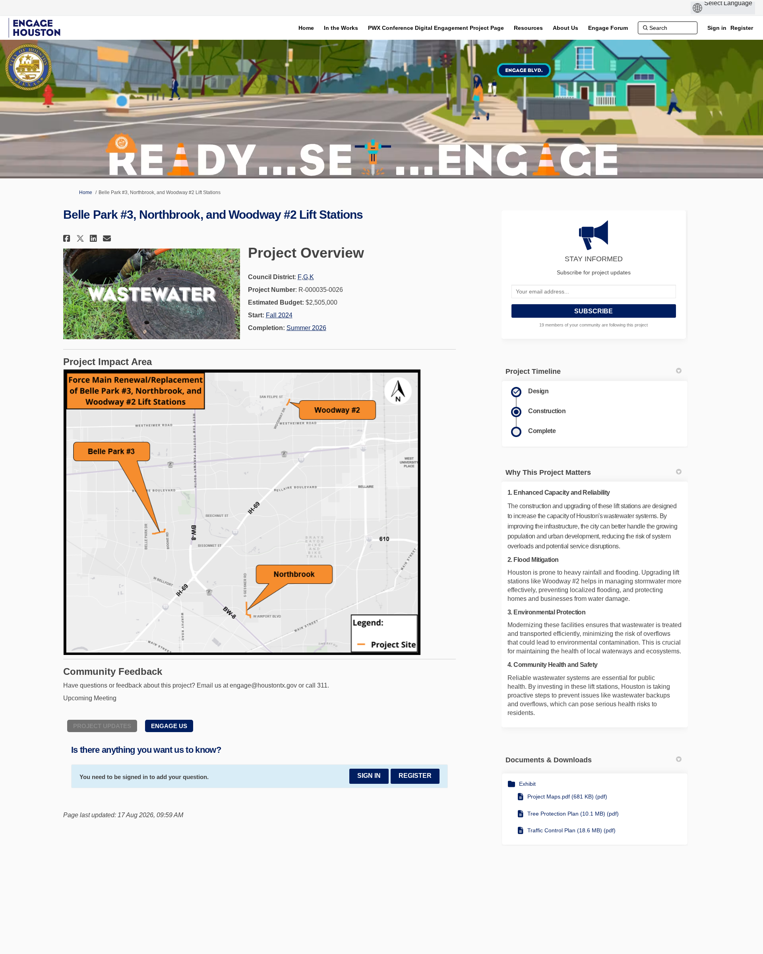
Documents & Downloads (548, 760)
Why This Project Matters (548, 472)
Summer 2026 (306, 327)
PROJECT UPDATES (102, 726)
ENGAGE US (169, 726)
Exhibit (527, 784)
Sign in (716, 28)
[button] (67, 238)
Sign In (369, 775)
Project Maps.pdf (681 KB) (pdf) (567, 796)
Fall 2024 (279, 315)
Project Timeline (533, 371)
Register (741, 28)
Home (85, 192)
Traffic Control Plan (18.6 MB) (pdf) (571, 830)
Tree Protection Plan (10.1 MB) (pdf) (573, 813)
